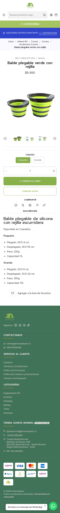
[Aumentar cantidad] (54, 171)
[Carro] (56, 15)
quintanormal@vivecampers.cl (21, 431)
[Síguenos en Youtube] (24, 325)
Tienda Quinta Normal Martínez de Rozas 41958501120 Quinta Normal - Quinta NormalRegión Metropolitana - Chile (26, 443)
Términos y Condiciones (16, 366)
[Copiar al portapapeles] (44, 205)
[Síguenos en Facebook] (20, 325)
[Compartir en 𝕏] (23, 205)
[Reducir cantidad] (6, 171)
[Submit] (44, 15)
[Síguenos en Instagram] (15, 325)
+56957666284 (14, 435)
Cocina (34, 42)
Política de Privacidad (14, 370)
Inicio (11, 42)
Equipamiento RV (12, 393)
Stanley (7, 405)
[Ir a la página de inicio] (30, 5)
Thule (6, 409)
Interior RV (23, 42)
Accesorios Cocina (28, 44)
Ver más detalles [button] (14, 451)
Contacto (8, 362)
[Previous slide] (6, 138)
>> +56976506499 (48, 33)
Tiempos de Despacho (15, 378)
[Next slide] (54, 138)
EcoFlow (8, 397)
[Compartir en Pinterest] (37, 205)
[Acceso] (51, 15)
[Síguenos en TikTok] (28, 325)
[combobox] (27, 15)
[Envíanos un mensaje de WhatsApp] (53, 506)
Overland (8, 413)
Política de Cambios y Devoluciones (21, 374)
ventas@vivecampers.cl (18, 343)
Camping (8, 401)
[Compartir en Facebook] (16, 205)
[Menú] (4, 15)
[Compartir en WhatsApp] (30, 205)
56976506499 (14, 347)
